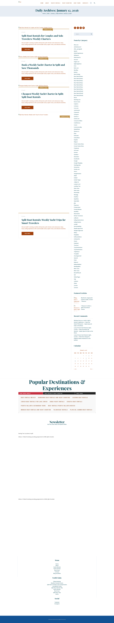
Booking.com (77, 99)
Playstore (76, 205)
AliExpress (76, 55)
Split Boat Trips (57, 592)
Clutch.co (76, 116)
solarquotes (77, 239)
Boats (75, 97)
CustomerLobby (78, 127)
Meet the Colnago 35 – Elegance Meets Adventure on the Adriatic (82, 338)
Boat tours (57, 570)
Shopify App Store (78, 228)
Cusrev (75, 125)
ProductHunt (77, 207)
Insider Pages (77, 180)
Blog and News (57, 573)
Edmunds (76, 135)
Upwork (76, 258)
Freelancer (76, 148)
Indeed (75, 178)
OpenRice (76, 199)
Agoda (75, 51)
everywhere (77, 137)
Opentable (76, 201)
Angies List (76, 61)
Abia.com (76, 45)
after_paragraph (78, 49)
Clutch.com (76, 118)
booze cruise (77, 101)
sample (75, 224)
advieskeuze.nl (77, 47)
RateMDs (76, 211)
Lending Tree (77, 186)
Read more (27, 49)
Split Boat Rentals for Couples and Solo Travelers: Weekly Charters (42, 37)
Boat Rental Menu (78, 76)
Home (44, 13)
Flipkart (76, 142)
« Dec (75, 369)
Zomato (76, 287)
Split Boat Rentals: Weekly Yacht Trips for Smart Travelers (44, 221)
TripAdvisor (76, 251)
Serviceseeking (77, 226)
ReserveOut (77, 213)
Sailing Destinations (79, 220)
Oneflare (76, 197)
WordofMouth (77, 273)
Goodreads (76, 159)
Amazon (76, 59)
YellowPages (77, 277)
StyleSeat (76, 243)
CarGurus (76, 106)
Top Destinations (78, 247)
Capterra (76, 104)
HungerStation (77, 173)
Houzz (75, 171)
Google (75, 161)
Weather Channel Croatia (57, 583)
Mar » (91, 369)
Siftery (75, 232)
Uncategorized (77, 256)
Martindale (76, 192)
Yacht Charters (57, 568)
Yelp (75, 279)
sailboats (76, 218)
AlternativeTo (77, 57)
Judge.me (76, 182)
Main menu (76, 188)
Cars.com (76, 108)
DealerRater (77, 129)
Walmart (76, 262)
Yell (75, 275)
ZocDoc (76, 285)
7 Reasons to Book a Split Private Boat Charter (86, 307)
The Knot (76, 245)
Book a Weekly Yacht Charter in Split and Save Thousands (43, 66)
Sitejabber (76, 234)
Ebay (75, 133)
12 (75, 361)
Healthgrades (77, 165)
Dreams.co (76, 131)
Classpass (76, 114)
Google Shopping (78, 163)
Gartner (76, 152)
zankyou (76, 281)
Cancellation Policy (57, 586)
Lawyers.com (77, 184)
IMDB (75, 175)
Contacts (57, 572)
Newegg (76, 194)
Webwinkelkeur (77, 264)
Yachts (57, 594)
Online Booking (57, 581)
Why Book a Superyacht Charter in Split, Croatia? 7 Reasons (87, 299)
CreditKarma (77, 123)
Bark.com (76, 68)
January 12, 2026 (47, 29)
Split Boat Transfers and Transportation (57, 584)
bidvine (75, 72)
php (75, 203)
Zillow (75, 283)
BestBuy (76, 70)
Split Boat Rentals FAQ (57, 588)
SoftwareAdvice (78, 237)
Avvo (75, 66)
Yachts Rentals (57, 567)
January (53, 13)
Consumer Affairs (78, 120)
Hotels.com (77, 169)
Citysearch (76, 112)
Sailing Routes (77, 222)
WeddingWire (77, 266)
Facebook (57, 602)
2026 (48, 13)
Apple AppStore (77, 64)
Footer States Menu (79, 144)
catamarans (77, 110)
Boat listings (77, 74)
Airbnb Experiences (78, 53)
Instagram (57, 604)
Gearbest (76, 154)
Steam (75, 241)
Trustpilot (76, 254)
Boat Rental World (78, 91)
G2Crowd (76, 150)
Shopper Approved (78, 230)
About (57, 565)
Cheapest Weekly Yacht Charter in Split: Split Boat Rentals (43, 95)
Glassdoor (76, 156)
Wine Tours (76, 268)
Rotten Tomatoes (78, 215)
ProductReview (77, 209)
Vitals (75, 260)
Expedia (76, 140)
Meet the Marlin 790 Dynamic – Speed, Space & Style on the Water (83, 323)
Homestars (76, 167)
